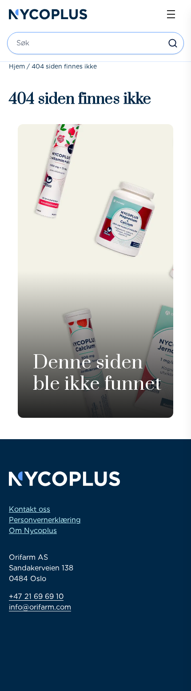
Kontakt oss (29, 509)
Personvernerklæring (45, 520)
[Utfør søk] (173, 43)
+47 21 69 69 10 (36, 596)
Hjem (17, 66)
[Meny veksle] (171, 14)
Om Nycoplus (33, 530)
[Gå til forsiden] (48, 14)
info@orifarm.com (40, 607)
